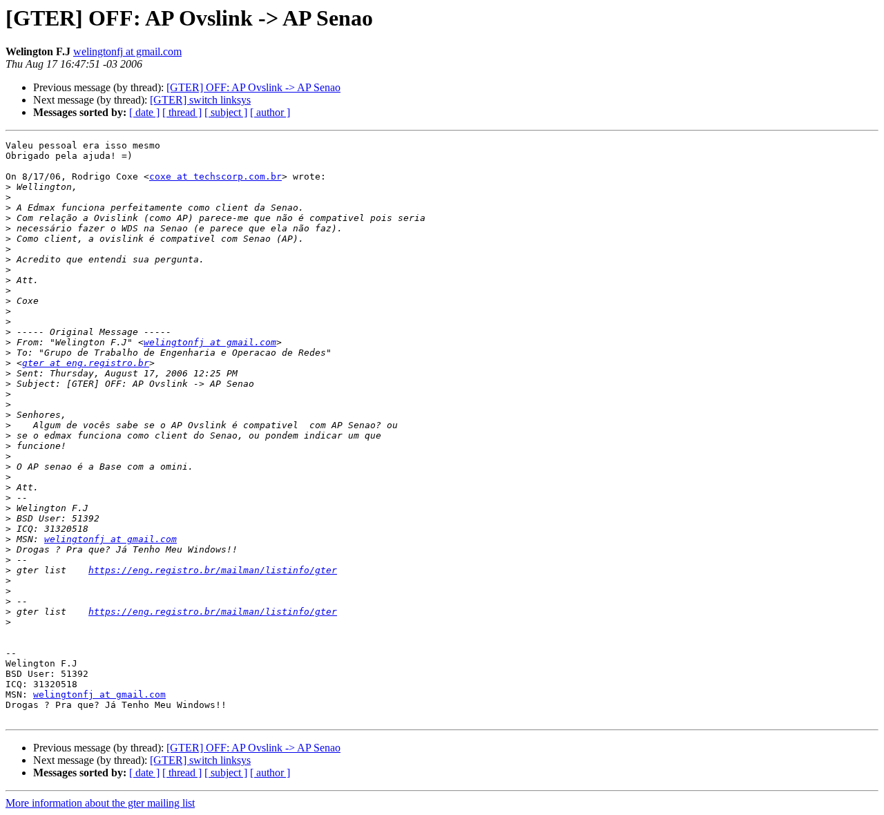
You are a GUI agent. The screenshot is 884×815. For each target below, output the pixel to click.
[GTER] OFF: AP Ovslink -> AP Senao (253, 87)
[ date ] (144, 112)
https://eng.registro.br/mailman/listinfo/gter (212, 570)
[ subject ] (225, 112)
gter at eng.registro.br (85, 363)
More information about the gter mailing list (100, 803)
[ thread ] (182, 112)
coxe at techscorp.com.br (215, 176)
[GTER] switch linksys (200, 100)
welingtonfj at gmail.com (127, 51)
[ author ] (270, 112)
